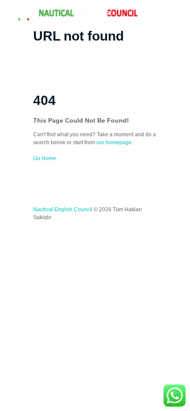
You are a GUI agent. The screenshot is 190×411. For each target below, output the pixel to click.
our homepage (114, 142)
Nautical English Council (62, 209)
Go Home (44, 158)
